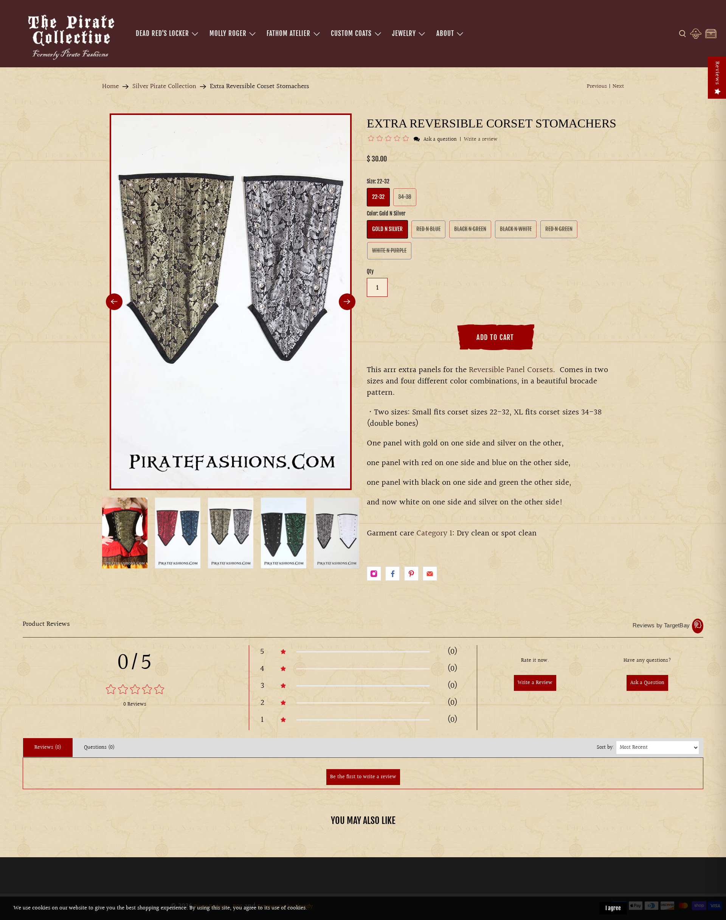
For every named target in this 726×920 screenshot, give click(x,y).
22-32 (378, 196)
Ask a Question (647, 683)
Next (618, 86)
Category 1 (434, 533)
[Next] (347, 301)
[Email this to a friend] (430, 573)
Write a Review (535, 683)
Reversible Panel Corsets (511, 370)
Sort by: (605, 747)
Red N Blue (428, 229)
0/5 (134, 663)
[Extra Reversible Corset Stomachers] (230, 301)
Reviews (717, 73)
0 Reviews (134, 704)
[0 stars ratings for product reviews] (135, 690)
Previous (597, 86)
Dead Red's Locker (162, 33)
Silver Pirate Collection (164, 86)
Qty (370, 271)
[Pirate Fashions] (70, 36)
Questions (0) (99, 747)
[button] (389, 139)
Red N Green (558, 229)
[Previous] (114, 301)
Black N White (516, 229)
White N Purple (389, 250)
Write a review (481, 139)
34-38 (404, 196)
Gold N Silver (387, 229)
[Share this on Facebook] (392, 573)
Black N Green (470, 229)
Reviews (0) (47, 747)
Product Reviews (46, 624)
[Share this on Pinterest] (411, 573)
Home (110, 86)
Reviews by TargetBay (661, 625)
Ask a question (440, 139)
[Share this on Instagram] (374, 573)
